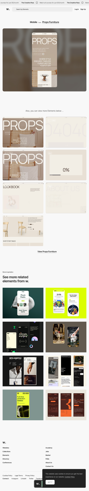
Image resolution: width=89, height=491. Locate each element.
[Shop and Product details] (23, 230)
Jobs (47, 451)
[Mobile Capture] (66, 337)
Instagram (15, 478)
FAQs (47, 459)
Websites (6, 448)
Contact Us (49, 466)
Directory (6, 459)
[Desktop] (23, 132)
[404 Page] (66, 132)
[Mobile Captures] (66, 303)
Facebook (39, 478)
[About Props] (66, 197)
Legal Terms (19, 475)
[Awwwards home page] (38, 484)
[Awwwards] (8, 9)
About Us (49, 462)
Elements (6, 455)
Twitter (31, 478)
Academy (49, 448)
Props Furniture (50, 22)
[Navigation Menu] (23, 165)
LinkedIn (23, 478)
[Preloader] (66, 165)
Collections (6, 451)
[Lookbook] (23, 197)
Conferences (7, 462)
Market (48, 455)
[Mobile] (23, 371)
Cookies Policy (7, 475)
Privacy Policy (29, 475)
